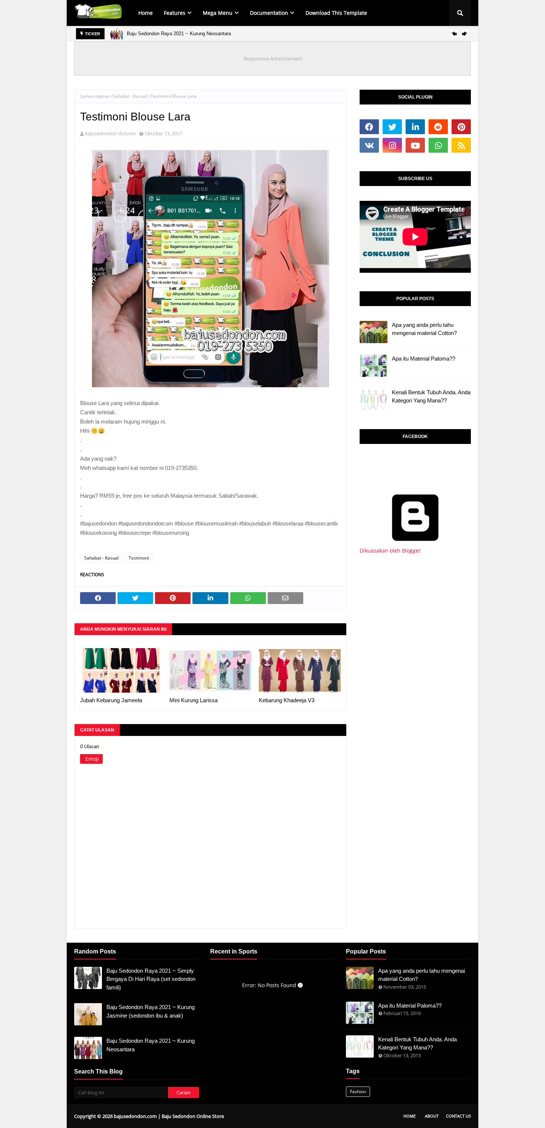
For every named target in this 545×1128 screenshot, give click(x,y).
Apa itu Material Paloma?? (423, 358)
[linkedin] (415, 126)
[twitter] (392, 126)
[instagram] (392, 145)
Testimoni (139, 558)
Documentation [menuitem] (269, 12)
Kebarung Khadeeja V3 (286, 700)
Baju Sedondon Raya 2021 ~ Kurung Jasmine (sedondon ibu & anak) (150, 1011)
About (432, 1116)
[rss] (461, 145)
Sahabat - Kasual (129, 96)
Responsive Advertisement (272, 58)
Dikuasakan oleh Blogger (390, 550)
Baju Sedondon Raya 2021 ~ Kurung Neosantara (179, 33)
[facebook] (369, 126)
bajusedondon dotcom (110, 133)
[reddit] (438, 126)
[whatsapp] (438, 145)
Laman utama (94, 96)
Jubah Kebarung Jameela (111, 700)
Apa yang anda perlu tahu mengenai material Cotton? (424, 329)
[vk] (369, 145)
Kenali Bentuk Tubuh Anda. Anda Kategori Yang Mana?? (431, 396)
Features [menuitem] (174, 12)
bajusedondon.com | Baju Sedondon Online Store (169, 1116)
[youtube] (415, 145)
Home (409, 1116)
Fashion (358, 1091)
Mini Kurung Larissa (193, 700)
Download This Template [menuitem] (336, 12)
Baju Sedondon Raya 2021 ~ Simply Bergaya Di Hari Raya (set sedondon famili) (150, 979)
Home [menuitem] (145, 12)
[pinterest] (461, 126)
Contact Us (458, 1116)
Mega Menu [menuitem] (217, 12)
